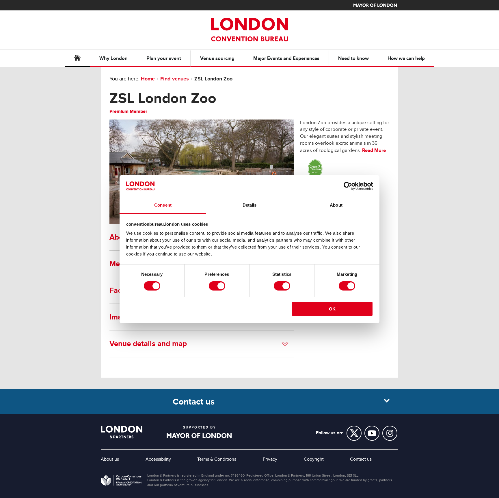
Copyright (314, 459)
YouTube (371, 433)
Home (148, 78)
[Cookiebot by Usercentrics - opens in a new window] (348, 186)
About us (110, 459)
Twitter (354, 433)
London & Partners (121, 432)
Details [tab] (250, 205)
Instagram (389, 433)
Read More (374, 150)
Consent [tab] (163, 205)
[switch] (217, 286)
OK (332, 308)
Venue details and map (148, 343)
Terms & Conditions (216, 459)
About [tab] (336, 205)
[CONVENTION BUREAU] (249, 29)
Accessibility (158, 459)
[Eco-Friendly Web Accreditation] (121, 481)
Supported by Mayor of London (199, 432)
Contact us (361, 459)
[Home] (77, 58)
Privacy (270, 459)
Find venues (174, 78)
